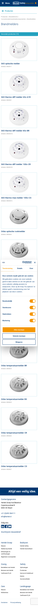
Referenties (4, 592)
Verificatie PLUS (6, 573)
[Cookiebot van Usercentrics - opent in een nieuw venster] (23, 262)
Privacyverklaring (15, 602)
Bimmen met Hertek (7, 570)
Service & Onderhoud (26, 573)
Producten (4, 17)
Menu (7, 3)
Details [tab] (19, 268)
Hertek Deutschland (26, 549)
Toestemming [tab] (7, 268)
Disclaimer (4, 602)
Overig (3, 564)
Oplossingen (24, 567)
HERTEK (19, 3)
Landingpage (25, 586)
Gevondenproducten (10, 34)
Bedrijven (24, 543)
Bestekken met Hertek (8, 567)
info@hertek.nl (6, 517)
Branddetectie (13, 17)
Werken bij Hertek (6, 549)
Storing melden (29, 3)
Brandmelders (31, 19)
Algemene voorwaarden (8, 557)
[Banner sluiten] (35, 262)
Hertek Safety (24, 546)
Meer (19, 11)
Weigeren (19, 342)
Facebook (6, 526)
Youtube (9, 526)
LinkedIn (2, 526)
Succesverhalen (25, 579)
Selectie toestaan (19, 336)
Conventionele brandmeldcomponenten (13, 19)
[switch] (33, 307)
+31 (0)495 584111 (8, 513)
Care (3, 586)
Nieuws (3, 546)
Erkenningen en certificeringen (5, 553)
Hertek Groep (6, 543)
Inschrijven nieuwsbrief (11, 532)
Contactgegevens (8, 499)
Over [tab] (31, 268)
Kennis (22, 576)
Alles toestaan (19, 330)
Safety (22, 564)
